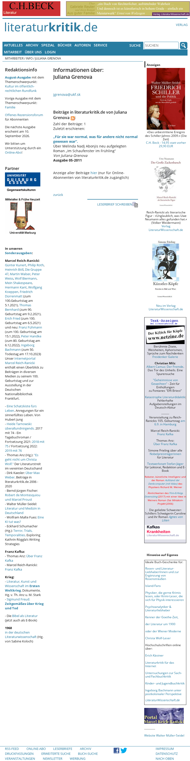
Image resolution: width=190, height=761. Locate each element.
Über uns (33, 52)
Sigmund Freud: (24, 603)
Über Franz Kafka (165, 444)
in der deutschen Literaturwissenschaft (21, 634)
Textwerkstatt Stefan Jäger (165, 464)
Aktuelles (13, 45)
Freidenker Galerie (165, 357)
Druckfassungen (19, 753)
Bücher (64, 45)
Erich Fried (12, 318)
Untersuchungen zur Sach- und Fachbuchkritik (163, 674)
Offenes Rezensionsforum (24, 115)
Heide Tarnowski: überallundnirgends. (20, 426)
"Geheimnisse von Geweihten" (164, 381)
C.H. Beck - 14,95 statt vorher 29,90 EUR (166, 144)
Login (50, 52)
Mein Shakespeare (18, 283)
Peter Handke (31, 336)
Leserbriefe (62, 748)
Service (100, 45)
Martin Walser (20, 274)
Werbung (77, 758)
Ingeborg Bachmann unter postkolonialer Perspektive (163, 692)
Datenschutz (167, 753)
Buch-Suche (88, 753)
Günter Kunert (15, 265)
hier (94, 172)
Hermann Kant (16, 287)
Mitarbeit (13, 52)
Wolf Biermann (26, 278)
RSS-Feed (12, 748)
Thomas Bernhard (18, 307)
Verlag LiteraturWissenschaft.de (166, 227)
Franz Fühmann (30, 327)
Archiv (32, 45)
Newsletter (52, 758)
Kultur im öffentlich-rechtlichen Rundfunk (21, 88)
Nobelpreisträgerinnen (165, 454)
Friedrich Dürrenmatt (19, 293)
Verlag (182, 24)
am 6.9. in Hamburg (169, 422)
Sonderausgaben (18, 253)
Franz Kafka (13, 569)
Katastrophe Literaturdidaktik (165, 397)
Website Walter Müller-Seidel (164, 735)
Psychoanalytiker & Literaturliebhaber (158, 608)
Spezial (48, 45)
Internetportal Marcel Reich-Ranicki (20, 360)
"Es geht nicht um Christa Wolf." (21, 459)
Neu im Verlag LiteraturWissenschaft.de (166, 307)
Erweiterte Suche (56, 753)
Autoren (82, 45)
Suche (135, 45)
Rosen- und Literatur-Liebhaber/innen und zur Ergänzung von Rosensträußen (162, 573)
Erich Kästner (154, 655)
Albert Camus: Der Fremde (164, 367)
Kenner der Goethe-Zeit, (161, 617)
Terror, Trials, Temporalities (18, 532)
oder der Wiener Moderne (163, 631)
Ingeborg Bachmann (19, 347)
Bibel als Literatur (25, 616)
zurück (58, 194)
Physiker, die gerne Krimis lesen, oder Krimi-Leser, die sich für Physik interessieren (164, 596)
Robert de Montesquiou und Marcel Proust (22, 497)
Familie (10, 107)
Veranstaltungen (20, 758)
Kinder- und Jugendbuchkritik (165, 683)
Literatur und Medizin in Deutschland (22, 510)
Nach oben (165, 758)
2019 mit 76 (13, 450)
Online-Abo (13, 152)
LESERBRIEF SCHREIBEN (114, 204)
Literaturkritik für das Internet (159, 664)
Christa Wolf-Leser (158, 638)
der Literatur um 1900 (160, 624)
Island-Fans (153, 586)
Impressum (165, 748)
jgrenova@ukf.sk (66, 94)
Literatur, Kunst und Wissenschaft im (22, 586)
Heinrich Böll (14, 269)
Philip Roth (36, 265)
